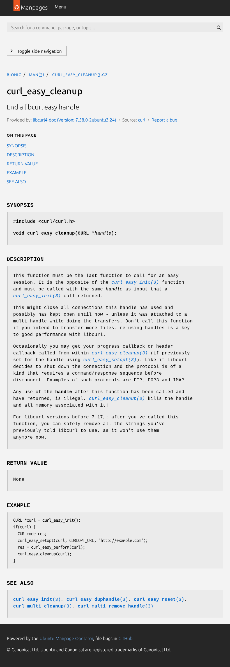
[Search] (218, 27)
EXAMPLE (16, 172)
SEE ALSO (16, 181)
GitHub (125, 638)
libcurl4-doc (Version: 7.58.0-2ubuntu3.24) (74, 119)
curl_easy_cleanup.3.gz (80, 74)
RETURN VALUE (22, 163)
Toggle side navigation (39, 51)
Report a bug (164, 119)
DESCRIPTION (20, 154)
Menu (60, 6)
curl (141, 119)
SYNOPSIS (16, 145)
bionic (14, 74)
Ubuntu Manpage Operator (66, 638)
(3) (37, 599)
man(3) (36, 74)
